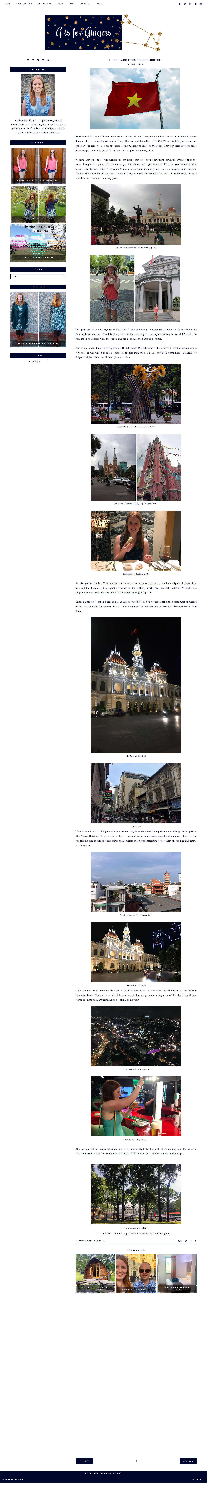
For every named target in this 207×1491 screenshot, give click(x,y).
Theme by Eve (197, 1479)
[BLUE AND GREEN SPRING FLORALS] (38, 222)
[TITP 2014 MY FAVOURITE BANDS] (38, 261)
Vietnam (101, 1241)
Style (60, 4)
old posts (188, 1461)
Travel (84, 4)
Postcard (83, 1241)
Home (7, 4)
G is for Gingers (17, 1479)
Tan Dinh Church (98, 357)
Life (71, 4)
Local (99, 4)
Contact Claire (24, 4)
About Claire (44, 4)
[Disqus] (136, 1336)
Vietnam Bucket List (114, 1233)
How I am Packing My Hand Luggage (149, 1233)
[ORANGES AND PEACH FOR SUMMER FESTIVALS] (38, 183)
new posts (84, 1461)
